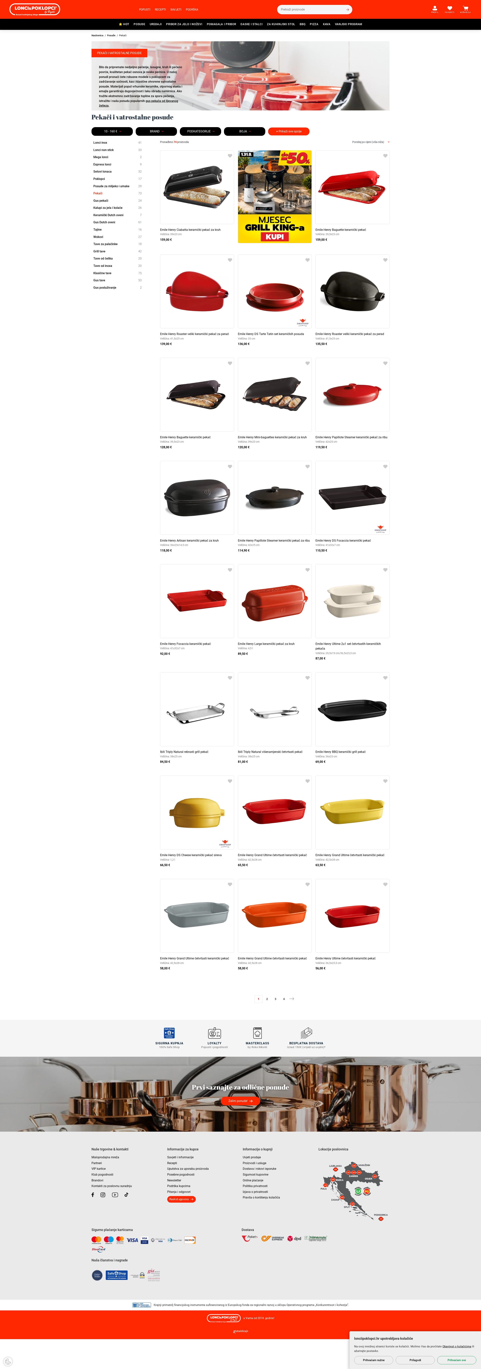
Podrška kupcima (178, 1186)
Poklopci (117, 179)
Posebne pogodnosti (180, 1174)
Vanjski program (348, 24)
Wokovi (117, 237)
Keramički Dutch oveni (117, 215)
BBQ (302, 24)
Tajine (117, 229)
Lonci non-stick (117, 150)
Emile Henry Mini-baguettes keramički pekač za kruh (272, 437)
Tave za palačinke (117, 244)
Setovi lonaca (117, 171)
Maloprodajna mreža (105, 1157)
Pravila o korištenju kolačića (261, 1197)
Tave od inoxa (117, 266)
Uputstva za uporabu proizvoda (188, 1169)
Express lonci (117, 164)
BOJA (243, 131)
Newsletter (174, 1180)
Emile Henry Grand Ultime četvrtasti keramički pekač (272, 855)
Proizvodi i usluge (254, 1163)
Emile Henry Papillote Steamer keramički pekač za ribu (351, 437)
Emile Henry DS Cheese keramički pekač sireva (191, 855)
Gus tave (117, 280)
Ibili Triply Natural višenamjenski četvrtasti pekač (270, 752)
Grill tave (117, 251)
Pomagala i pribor (221, 24)
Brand (155, 131)
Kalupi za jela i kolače (117, 208)
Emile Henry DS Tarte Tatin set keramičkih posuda (271, 334)
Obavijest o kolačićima (456, 1346)
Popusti (144, 9)
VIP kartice (99, 1169)
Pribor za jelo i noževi (184, 24)
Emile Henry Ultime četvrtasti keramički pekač (345, 958)
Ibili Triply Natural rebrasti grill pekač (184, 752)
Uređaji (156, 24)
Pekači (117, 193)
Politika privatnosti (255, 1186)
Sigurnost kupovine (255, 1174)
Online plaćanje (253, 1180)
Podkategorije (199, 131)
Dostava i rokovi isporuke (259, 1169)
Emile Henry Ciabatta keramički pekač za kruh (190, 230)
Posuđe (139, 24)
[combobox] (370, 142)
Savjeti (175, 9)
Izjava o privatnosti (255, 1192)
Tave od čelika (117, 258)
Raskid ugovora (179, 1199)
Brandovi (97, 1180)
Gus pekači (117, 200)
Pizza (314, 24)
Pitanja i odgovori (179, 1192)
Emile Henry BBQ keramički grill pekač (340, 752)
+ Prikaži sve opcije (289, 131)
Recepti (160, 9)
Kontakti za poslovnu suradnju (112, 1186)
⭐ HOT (124, 24)
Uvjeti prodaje (252, 1157)
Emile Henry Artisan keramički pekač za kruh (189, 540)
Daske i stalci (251, 24)
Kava (326, 24)
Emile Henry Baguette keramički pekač (340, 230)
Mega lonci (117, 157)
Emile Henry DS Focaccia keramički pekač (343, 540)
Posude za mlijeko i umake (117, 186)
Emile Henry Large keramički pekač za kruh (266, 644)
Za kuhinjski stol (281, 24)
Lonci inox (117, 142)
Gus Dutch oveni (117, 222)
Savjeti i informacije (180, 1157)
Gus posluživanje (117, 287)
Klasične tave (117, 273)
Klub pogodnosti (102, 1174)
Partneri (97, 1163)
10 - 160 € (110, 131)
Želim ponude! (237, 1101)
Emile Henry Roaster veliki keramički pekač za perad (194, 334)
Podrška (192, 9)
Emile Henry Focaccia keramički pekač (185, 644)
